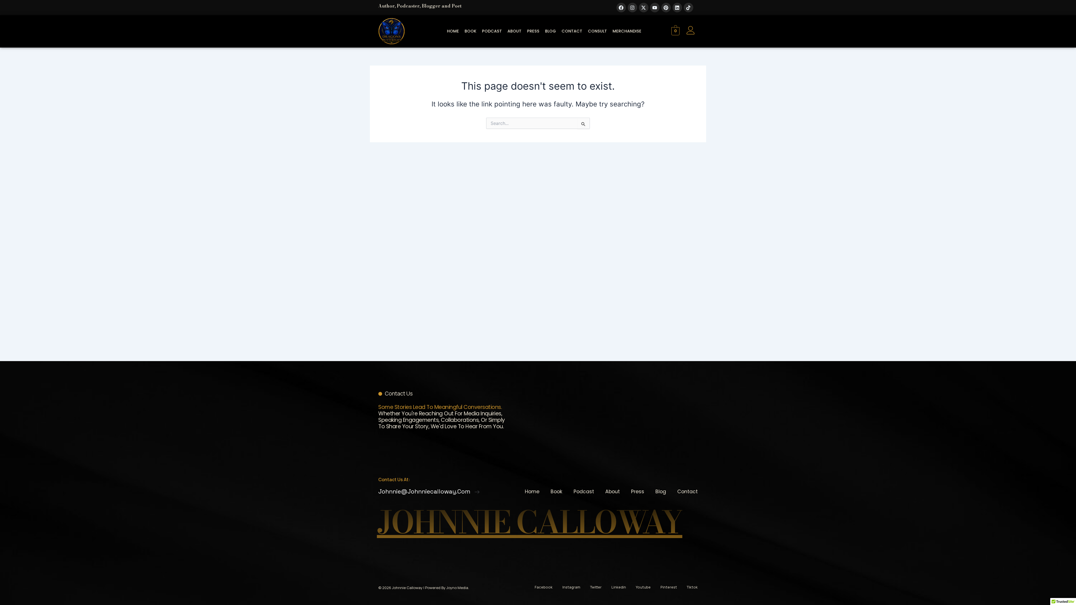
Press (533, 31)
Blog (550, 31)
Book (470, 31)
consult (597, 31)
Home (453, 31)
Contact (572, 31)
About (514, 31)
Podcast (492, 31)
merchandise (627, 31)
